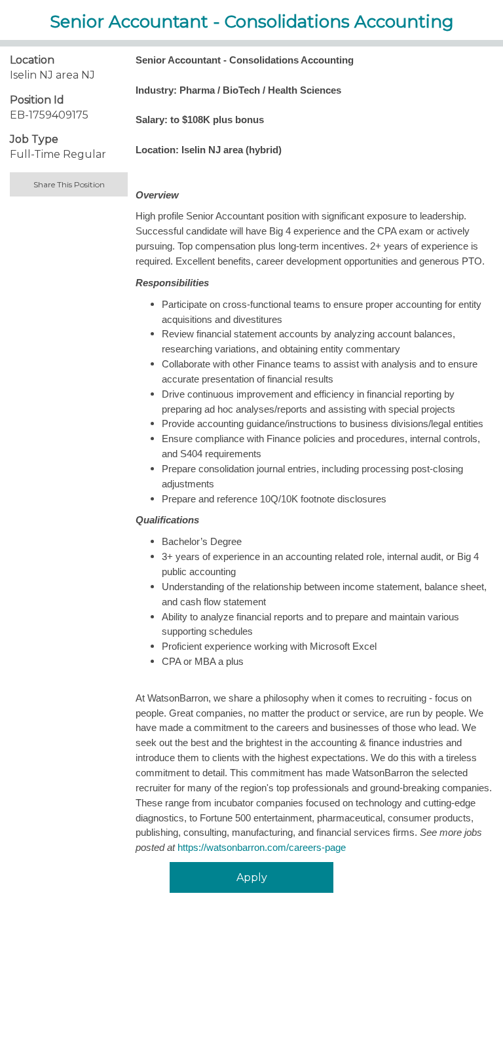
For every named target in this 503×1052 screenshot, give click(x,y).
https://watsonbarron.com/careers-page (261, 847)
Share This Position (69, 184)
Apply (251, 877)
